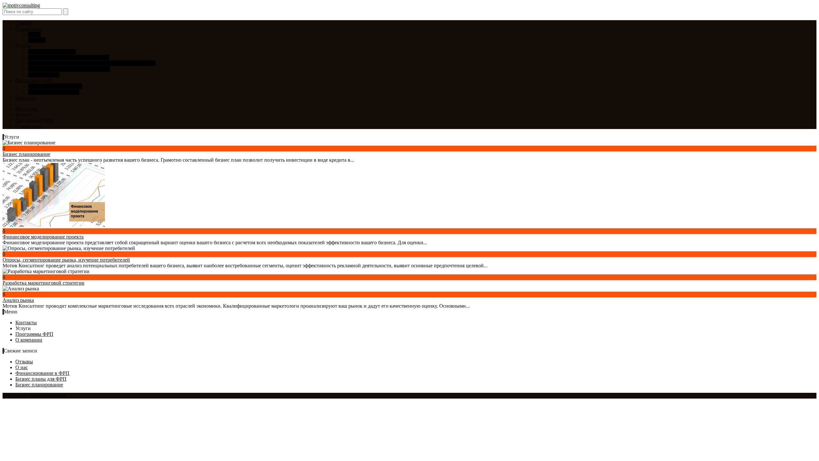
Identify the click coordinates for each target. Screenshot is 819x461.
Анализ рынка (44, 74)
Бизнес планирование (52, 51)
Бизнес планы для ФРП (53, 92)
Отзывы (37, 40)
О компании (28, 28)
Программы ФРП (34, 80)
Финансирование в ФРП (55, 86)
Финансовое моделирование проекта (68, 57)
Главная (24, 23)
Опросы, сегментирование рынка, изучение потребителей (91, 63)
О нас (34, 34)
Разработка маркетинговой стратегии (69, 69)
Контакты (26, 98)
